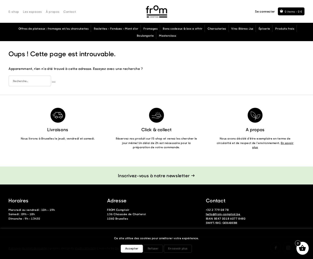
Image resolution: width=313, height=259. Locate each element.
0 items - (293, 11)
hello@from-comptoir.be (223, 214)
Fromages (151, 28)
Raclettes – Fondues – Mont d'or (116, 28)
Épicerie (264, 28)
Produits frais (284, 28)
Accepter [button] (131, 248)
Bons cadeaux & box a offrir (182, 28)
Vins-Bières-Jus (242, 28)
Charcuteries (217, 28)
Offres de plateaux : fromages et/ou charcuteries (54, 28)
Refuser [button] (153, 248)
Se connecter (265, 11)
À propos (52, 12)
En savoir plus (177, 248)
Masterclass (167, 35)
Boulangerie (145, 35)
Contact (69, 12)
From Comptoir (156, 11)
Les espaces (32, 12)
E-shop (14, 12)
